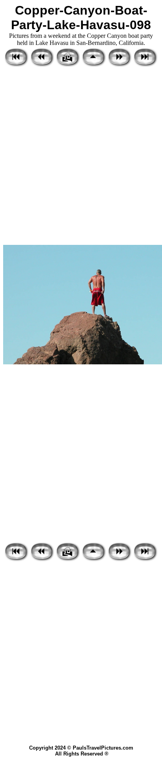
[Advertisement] (81, 156)
